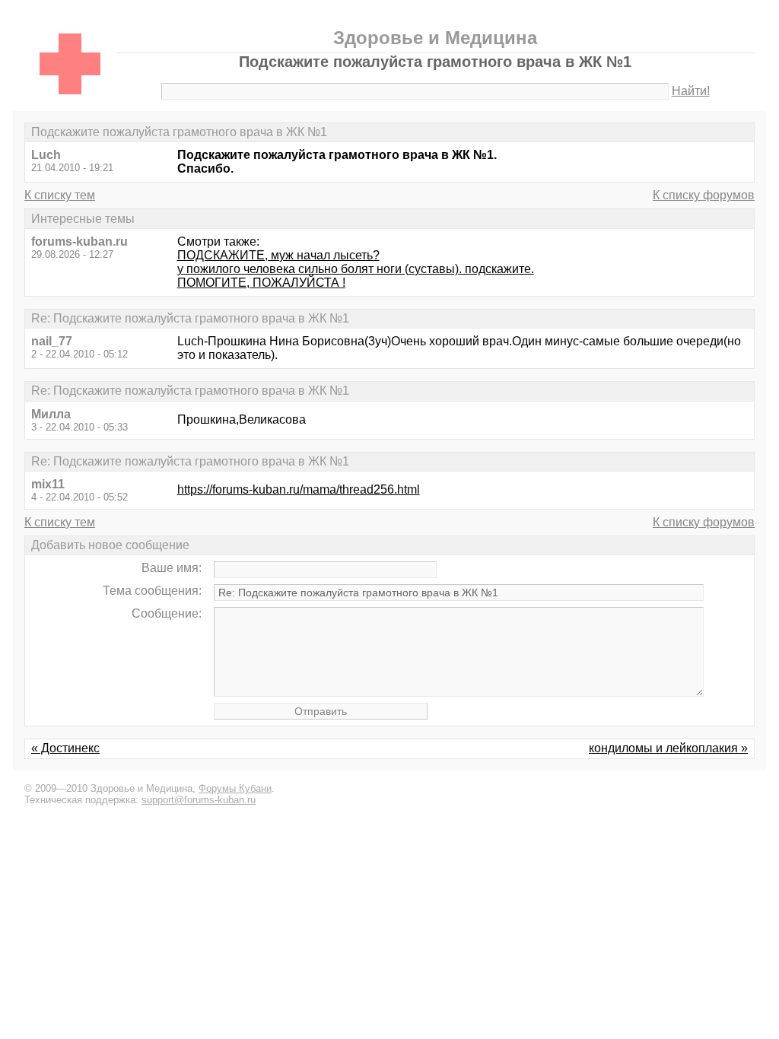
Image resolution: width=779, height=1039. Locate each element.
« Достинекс (65, 748)
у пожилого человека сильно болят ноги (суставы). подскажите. (355, 268)
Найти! (691, 90)
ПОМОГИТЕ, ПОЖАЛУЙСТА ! (261, 282)
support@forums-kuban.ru (198, 799)
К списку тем (59, 195)
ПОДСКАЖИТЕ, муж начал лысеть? (278, 255)
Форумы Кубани (235, 788)
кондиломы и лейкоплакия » (668, 748)
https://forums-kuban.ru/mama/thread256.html (298, 489)
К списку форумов (704, 195)
